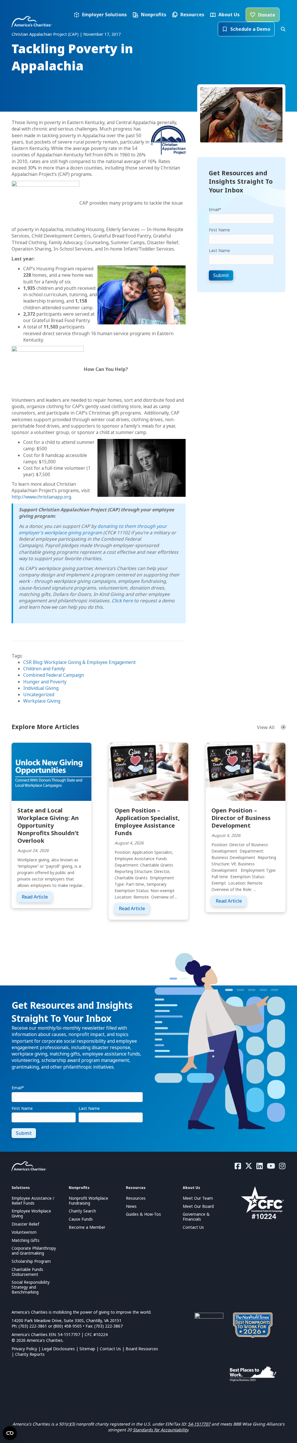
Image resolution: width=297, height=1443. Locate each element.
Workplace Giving (41, 701)
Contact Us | (113, 1348)
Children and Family (44, 668)
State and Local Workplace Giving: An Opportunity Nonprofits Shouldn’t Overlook (48, 825)
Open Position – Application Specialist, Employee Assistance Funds (147, 821)
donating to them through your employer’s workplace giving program (93, 529)
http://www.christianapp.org (41, 497)
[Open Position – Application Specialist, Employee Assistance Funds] (149, 771)
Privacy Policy (24, 1348)
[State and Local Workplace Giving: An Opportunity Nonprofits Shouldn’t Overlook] (51, 771)
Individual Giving (41, 688)
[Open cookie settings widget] (10, 1433)
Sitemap (87, 1348)
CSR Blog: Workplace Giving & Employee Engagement (79, 662)
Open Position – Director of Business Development (241, 817)
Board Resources (142, 1348)
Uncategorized (38, 694)
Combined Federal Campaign (53, 675)
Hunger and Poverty (44, 681)
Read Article (37, 896)
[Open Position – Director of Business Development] (245, 771)
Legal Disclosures (58, 1348)
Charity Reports (30, 1354)
